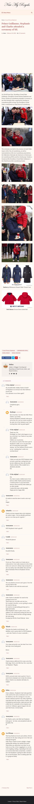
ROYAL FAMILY (6, 353)
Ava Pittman (9, 733)
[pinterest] (16, 374)
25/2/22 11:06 (22, 429)
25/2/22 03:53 (17, 733)
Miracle (8, 626)
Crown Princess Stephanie (11, 20)
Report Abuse (23, 801)
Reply (7, 396)
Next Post (29, 788)
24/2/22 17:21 (16, 641)
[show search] (31, 12)
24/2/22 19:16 (13, 690)
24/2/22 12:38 (16, 525)
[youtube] (14, 374)
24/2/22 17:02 (14, 626)
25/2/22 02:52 (21, 401)
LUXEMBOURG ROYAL (22, 350)
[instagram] (9, 374)
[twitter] (11, 374)
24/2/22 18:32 (16, 658)
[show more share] (19, 357)
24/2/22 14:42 (16, 595)
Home (3, 20)
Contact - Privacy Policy (13, 801)
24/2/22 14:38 (16, 580)
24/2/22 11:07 (15, 510)
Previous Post (5, 788)
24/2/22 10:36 (16, 495)
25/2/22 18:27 (22, 474)
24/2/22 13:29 (14, 537)
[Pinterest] (16, 357)
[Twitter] (13, 357)
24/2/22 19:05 (16, 673)
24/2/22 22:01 (16, 716)
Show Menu (6, 12)
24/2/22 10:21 (18, 385)
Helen (11, 364)
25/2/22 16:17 (21, 456)
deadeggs (13, 412)
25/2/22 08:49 (19, 412)
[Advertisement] (17, 54)
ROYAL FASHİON (16, 353)
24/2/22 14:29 (16, 559)
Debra (7, 690)
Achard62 (9, 510)
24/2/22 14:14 (16, 548)
